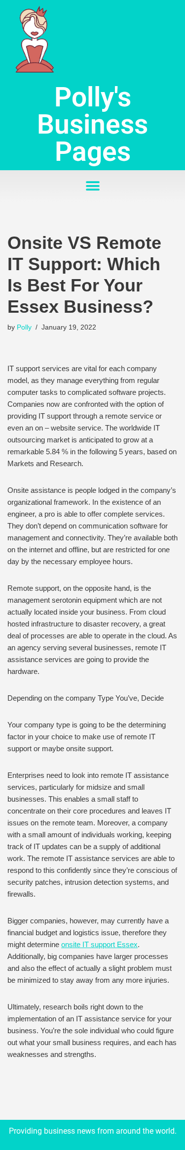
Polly (24, 327)
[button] (92, 186)
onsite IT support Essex (99, 944)
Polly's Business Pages (92, 124)
